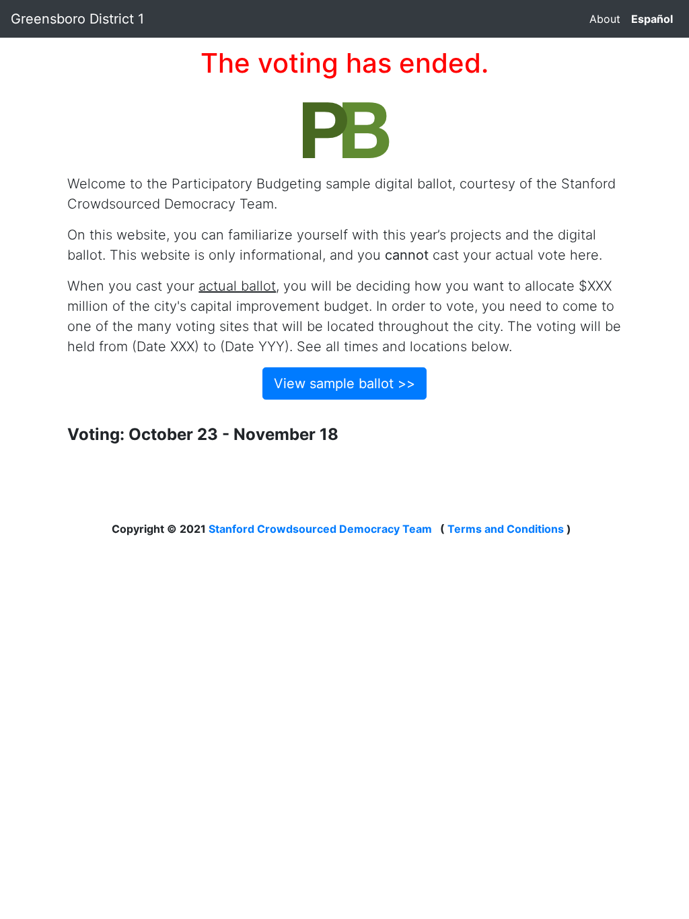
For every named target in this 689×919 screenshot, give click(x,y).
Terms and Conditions (506, 529)
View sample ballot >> (344, 383)
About (604, 19)
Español (652, 19)
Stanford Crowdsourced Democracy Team (320, 529)
